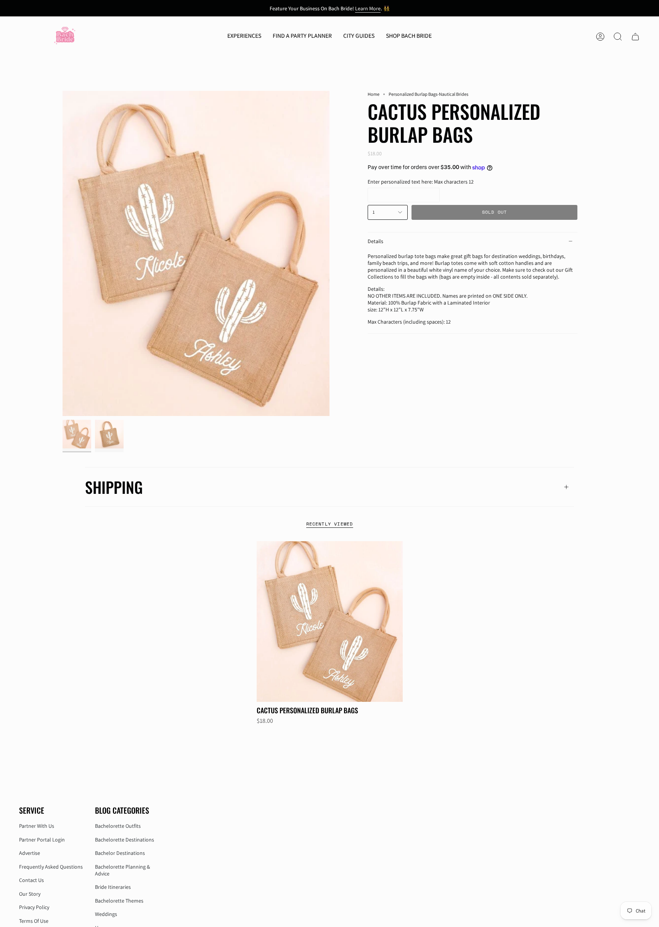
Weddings (106, 914)
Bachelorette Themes (119, 900)
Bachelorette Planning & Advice (122, 870)
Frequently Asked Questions (51, 866)
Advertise (29, 853)
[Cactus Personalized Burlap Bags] (330, 621)
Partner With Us (36, 825)
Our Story (29, 893)
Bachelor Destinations (120, 853)
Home (373, 94)
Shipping (114, 487)
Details (375, 241)
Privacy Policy (34, 907)
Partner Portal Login (42, 839)
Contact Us (31, 880)
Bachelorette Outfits (118, 825)
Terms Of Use (33, 920)
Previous (62, 253)
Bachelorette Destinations (124, 839)
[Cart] (635, 36)
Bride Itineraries (113, 886)
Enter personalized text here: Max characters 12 (421, 181)
